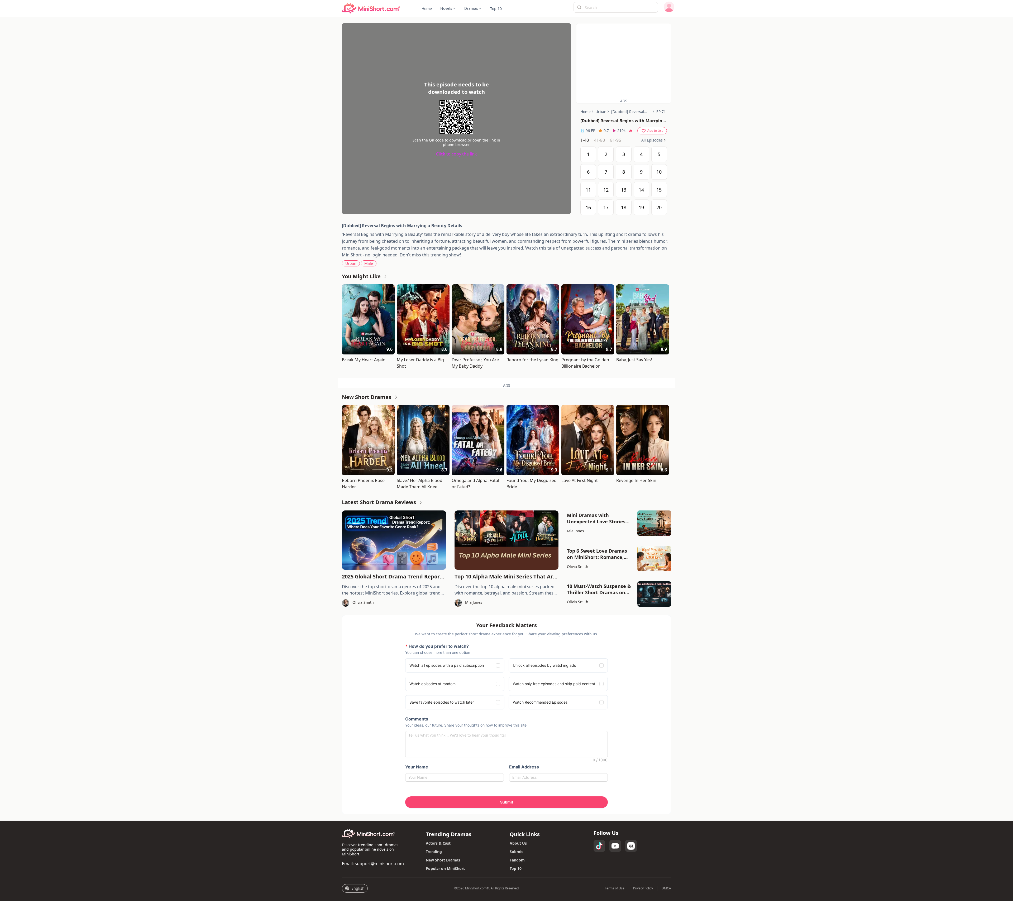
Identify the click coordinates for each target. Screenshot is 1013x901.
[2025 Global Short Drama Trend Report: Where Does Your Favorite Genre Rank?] (394, 539)
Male (368, 263)
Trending (434, 851)
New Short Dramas (443, 860)
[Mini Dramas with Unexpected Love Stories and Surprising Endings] (654, 523)
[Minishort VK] (631, 846)
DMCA (666, 888)
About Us (518, 843)
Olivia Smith (577, 566)
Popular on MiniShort (445, 868)
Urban (350, 263)
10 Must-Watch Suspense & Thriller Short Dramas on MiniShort (599, 589)
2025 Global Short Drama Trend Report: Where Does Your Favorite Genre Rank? (393, 576)
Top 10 (516, 868)
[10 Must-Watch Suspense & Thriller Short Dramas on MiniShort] (654, 594)
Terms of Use (614, 888)
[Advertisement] (623, 60)
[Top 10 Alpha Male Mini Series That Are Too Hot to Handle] (507, 539)
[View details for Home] (371, 8)
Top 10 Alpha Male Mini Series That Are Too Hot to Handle (505, 576)
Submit (516, 851)
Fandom (517, 860)
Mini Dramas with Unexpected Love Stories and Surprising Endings (596, 518)
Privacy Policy (643, 888)
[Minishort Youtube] (615, 846)
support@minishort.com (379, 863)
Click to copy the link (456, 154)
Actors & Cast (438, 843)
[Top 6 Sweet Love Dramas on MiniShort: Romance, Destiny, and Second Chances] (654, 558)
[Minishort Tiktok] (599, 846)
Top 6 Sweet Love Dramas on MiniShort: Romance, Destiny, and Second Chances (597, 554)
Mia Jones (575, 530)
